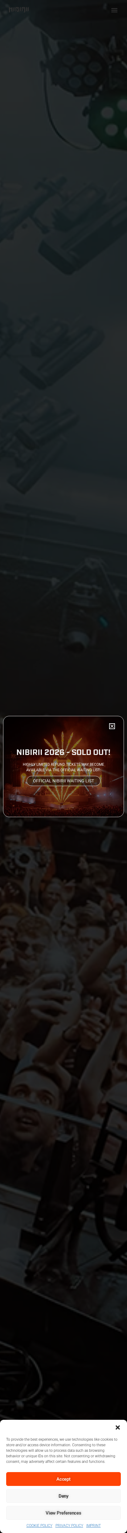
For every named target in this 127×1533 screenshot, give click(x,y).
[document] (63, 766)
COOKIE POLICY (39, 1525)
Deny (64, 1496)
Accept (63, 1479)
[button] (118, 1427)
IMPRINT (93, 1525)
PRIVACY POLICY (69, 1525)
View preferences (63, 1513)
